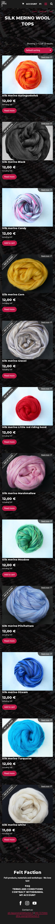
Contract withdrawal (27, 892)
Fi (40, 4)
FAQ (27, 886)
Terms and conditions (27, 889)
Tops (51, 12)
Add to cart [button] (9, 243)
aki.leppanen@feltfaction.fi (20, 913)
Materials (43, 12)
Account (31, 4)
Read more (9, 110)
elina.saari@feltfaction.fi (27, 916)
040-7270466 (41, 913)
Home (34, 12)
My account (27, 895)
